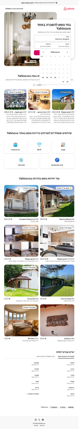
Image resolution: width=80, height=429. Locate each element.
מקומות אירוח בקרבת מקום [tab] (66, 356)
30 (67, 82)
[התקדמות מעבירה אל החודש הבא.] (43, 52)
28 (47, 77)
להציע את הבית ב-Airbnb (14, 9)
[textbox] (61, 46)
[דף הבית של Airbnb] (69, 8)
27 (51, 77)
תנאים (36, 425)
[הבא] (34, 85)
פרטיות (42, 425)
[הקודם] (44, 85)
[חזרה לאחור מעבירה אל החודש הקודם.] (67, 52)
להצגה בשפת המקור (27, 3)
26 (55, 77)
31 (63, 82)
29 (43, 77)
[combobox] (52, 39)
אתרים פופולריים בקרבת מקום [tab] (46, 356)
